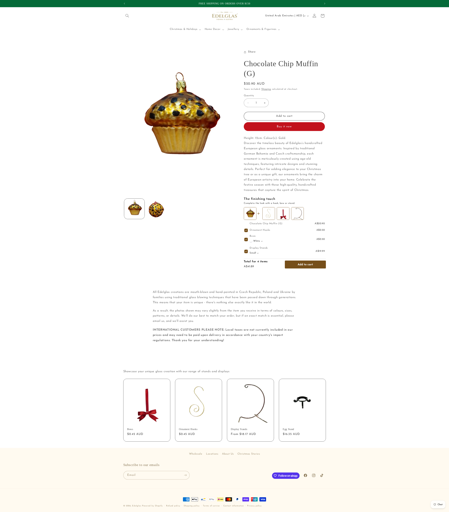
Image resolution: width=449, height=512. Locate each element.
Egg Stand (288, 429)
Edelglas (137, 506)
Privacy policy (254, 506)
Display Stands (259, 248)
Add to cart (305, 264)
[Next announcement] (325, 3)
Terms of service (211, 506)
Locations (212, 454)
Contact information (233, 506)
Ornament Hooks (260, 230)
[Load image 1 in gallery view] (134, 209)
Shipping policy (192, 506)
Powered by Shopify (152, 506)
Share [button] (252, 52)
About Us (228, 454)
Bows (253, 236)
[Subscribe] (185, 475)
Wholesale (195, 454)
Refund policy (173, 506)
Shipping (266, 89)
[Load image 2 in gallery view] (156, 209)
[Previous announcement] (124, 3)
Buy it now (284, 126)
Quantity (249, 95)
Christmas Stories (248, 454)
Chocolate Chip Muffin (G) (266, 223)
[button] (127, 16)
